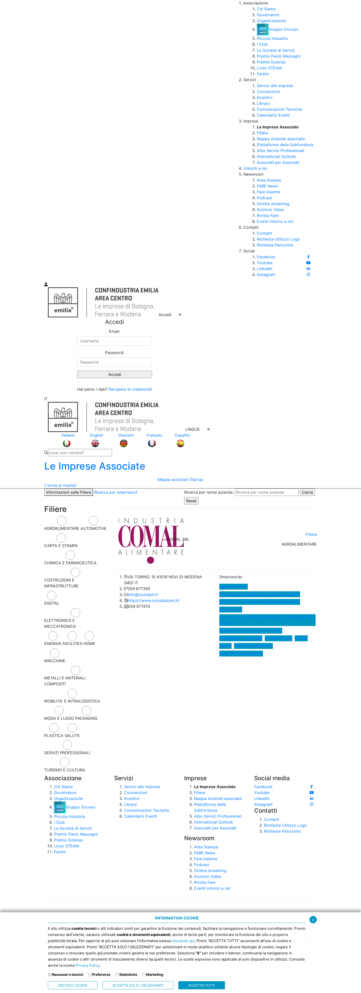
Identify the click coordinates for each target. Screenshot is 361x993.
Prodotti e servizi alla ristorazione (250, 630)
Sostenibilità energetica (241, 653)
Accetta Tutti (201, 985)
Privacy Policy (87, 965)
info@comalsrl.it (143, 594)
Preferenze (101, 974)
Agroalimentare (233, 586)
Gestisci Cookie (72, 985)
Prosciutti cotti (278, 638)
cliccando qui (183, 940)
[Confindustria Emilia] (50, 140)
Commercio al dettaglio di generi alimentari (259, 594)
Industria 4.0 (230, 609)
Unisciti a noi (255, 168)
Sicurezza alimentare (253, 645)
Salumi (225, 645)
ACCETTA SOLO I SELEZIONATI (137, 985)
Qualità (301, 638)
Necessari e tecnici (67, 974)
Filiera (311, 534)
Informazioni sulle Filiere (68, 492)
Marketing (154, 974)
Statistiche (128, 974)
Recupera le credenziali (130, 389)
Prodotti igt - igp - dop (240, 638)
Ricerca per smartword (115, 492)
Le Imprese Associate (94, 466)
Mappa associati (173, 479)
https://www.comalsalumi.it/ (154, 600)
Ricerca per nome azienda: (209, 492)
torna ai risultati (61, 485)
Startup (196, 479)
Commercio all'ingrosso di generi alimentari (259, 601)
